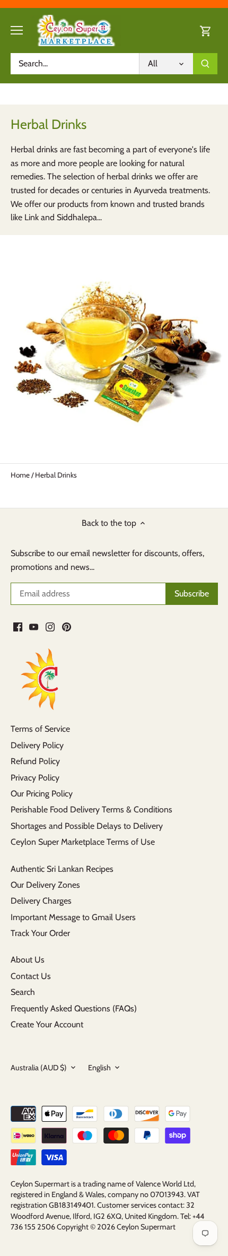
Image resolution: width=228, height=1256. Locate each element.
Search (23, 992)
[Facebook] (17, 626)
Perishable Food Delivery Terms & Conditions (91, 809)
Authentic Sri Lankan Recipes (62, 869)
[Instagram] (50, 626)
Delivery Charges (41, 901)
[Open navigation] (17, 30)
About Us (28, 960)
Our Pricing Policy (42, 794)
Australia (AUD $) (39, 1067)
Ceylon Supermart (146, 1227)
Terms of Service (40, 729)
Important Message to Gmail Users (73, 917)
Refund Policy (35, 761)
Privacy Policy (35, 778)
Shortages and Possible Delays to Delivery (87, 826)
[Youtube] (33, 626)
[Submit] (205, 63)
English (99, 1067)
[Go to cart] (205, 30)
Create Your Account (47, 1024)
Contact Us (31, 976)
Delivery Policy (37, 745)
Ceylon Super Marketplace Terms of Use (83, 842)
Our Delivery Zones (45, 885)
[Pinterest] (66, 626)
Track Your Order (40, 933)
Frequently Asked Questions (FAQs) (74, 1008)
